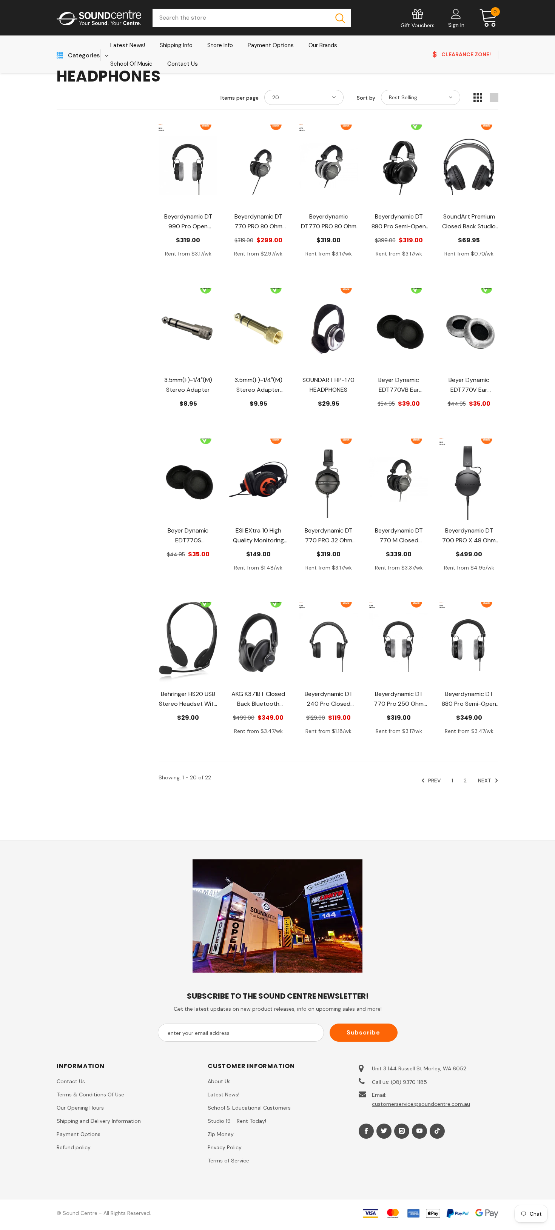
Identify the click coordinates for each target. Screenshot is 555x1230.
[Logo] (99, 18)
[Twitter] (384, 1131)
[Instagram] (401, 1131)
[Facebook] (366, 1131)
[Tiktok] (437, 1131)
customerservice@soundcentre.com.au (421, 1104)
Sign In (456, 25)
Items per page (239, 97)
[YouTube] (419, 1131)
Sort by (366, 97)
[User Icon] (456, 13)
